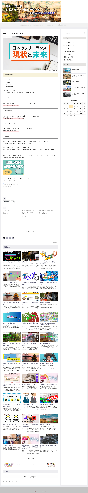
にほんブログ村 (7, 186)
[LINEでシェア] (10, 238)
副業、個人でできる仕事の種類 (46, 210)
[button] (13, 238)
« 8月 (64, 119)
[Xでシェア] (4, 238)
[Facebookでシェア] (7, 238)
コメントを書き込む (30, 477)
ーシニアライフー (7, 227)
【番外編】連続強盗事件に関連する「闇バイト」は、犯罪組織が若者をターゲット (28, 212)
